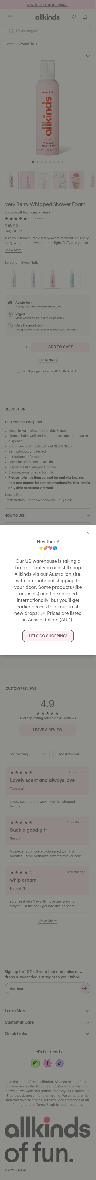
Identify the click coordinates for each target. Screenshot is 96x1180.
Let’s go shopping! (48, 636)
